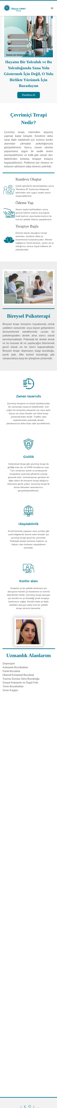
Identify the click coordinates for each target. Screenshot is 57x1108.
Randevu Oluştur (28, 179)
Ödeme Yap (24, 203)
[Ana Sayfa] (14, 8)
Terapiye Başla (27, 226)
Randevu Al (28, 95)
